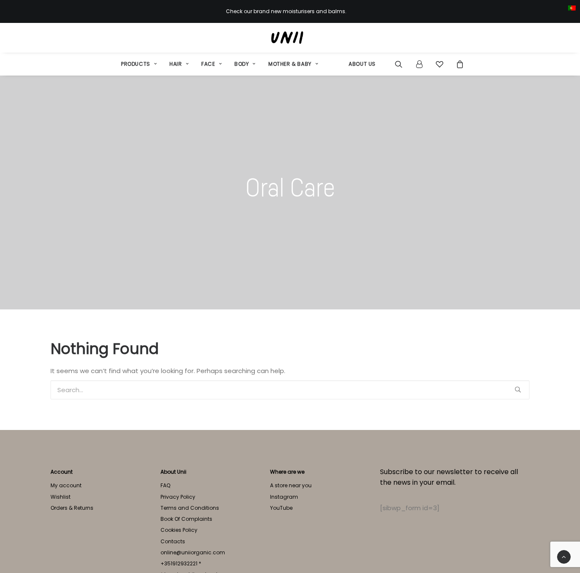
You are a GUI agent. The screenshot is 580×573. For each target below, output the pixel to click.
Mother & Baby (290, 63)
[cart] (457, 64)
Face (208, 63)
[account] (419, 64)
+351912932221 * (180, 563)
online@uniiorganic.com (192, 552)
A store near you (291, 485)
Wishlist (60, 496)
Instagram (284, 496)
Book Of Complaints (186, 518)
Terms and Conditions (189, 507)
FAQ (165, 485)
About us (362, 63)
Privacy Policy (177, 496)
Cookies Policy (178, 530)
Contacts (172, 541)
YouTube (281, 507)
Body (241, 63)
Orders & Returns (72, 507)
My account (66, 485)
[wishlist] (439, 64)
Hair (175, 63)
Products (135, 63)
